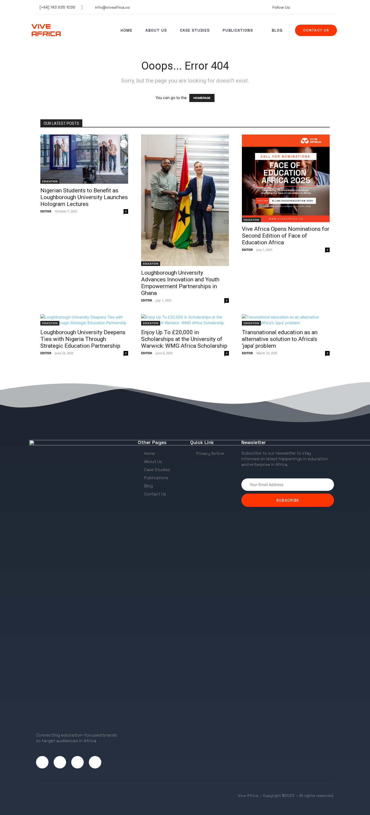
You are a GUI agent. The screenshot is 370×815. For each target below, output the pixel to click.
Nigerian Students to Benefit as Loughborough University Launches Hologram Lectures (84, 197)
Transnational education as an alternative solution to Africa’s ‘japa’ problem (279, 339)
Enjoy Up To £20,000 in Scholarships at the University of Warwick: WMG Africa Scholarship (184, 339)
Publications (238, 30)
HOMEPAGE (201, 98)
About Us (156, 30)
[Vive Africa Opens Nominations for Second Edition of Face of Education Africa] (286, 178)
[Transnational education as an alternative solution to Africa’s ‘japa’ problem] (286, 320)
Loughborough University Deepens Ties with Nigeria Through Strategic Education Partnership (82, 339)
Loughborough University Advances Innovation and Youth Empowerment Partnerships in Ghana (180, 283)
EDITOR (45, 211)
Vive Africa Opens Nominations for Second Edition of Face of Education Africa (285, 236)
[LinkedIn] (77, 762)
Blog (277, 30)
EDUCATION (50, 181)
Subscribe (287, 500)
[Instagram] (60, 762)
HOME (126, 30)
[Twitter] (42, 762)
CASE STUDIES (195, 30)
